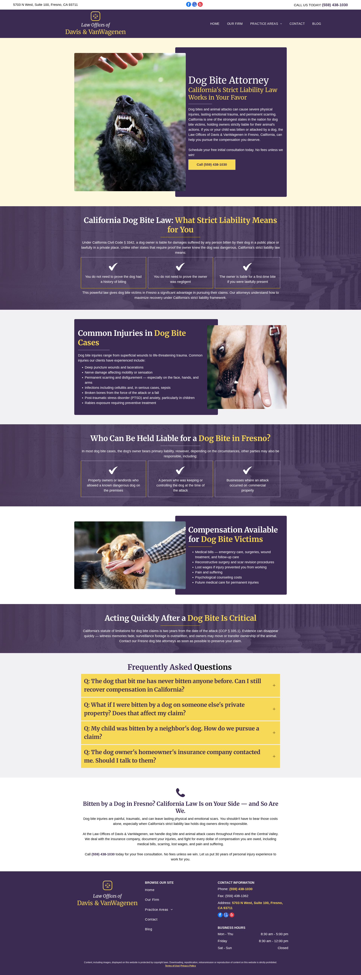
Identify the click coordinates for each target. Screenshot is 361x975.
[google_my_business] (194, 5)
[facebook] (188, 5)
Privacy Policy (188, 965)
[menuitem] (214, 24)
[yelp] (200, 5)
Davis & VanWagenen (95, 32)
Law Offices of (95, 25)
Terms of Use (172, 965)
